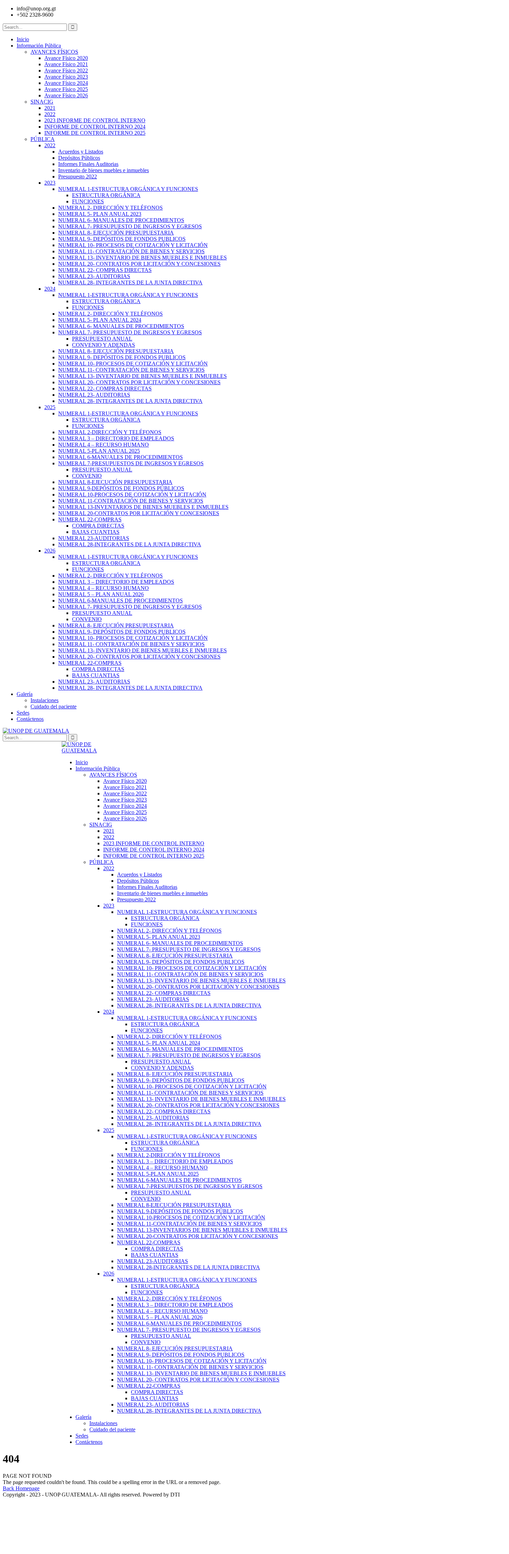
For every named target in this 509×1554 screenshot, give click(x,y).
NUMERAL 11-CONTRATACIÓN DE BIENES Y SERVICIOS (130, 501)
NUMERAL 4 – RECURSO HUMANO (103, 445)
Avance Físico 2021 (66, 64)
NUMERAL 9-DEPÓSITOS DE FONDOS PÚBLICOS (121, 488)
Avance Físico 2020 (66, 58)
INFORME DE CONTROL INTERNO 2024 (94, 127)
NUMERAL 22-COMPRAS (90, 519)
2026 (49, 551)
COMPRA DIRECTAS (98, 526)
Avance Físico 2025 (66, 89)
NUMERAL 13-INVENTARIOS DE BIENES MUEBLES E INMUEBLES (143, 507)
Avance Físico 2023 (66, 77)
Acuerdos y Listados (80, 151)
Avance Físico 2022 (66, 70)
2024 (49, 289)
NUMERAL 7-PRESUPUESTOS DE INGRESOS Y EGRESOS (131, 463)
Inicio (23, 39)
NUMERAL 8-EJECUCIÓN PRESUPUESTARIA (115, 482)
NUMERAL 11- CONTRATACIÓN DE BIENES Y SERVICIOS (131, 251)
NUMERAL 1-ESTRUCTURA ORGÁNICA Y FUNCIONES (128, 189)
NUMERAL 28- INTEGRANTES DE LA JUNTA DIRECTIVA (130, 282)
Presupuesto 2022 (77, 176)
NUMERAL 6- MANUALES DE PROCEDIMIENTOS (121, 220)
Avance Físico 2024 (66, 83)
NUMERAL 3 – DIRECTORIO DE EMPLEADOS (116, 438)
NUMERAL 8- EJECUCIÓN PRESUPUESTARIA (116, 233)
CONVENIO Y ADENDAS (103, 345)
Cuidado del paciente (53, 706)
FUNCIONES (88, 201)
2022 (49, 114)
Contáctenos (30, 719)
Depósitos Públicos (79, 158)
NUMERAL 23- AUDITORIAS (94, 276)
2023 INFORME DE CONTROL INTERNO (94, 120)
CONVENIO (87, 476)
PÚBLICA (42, 139)
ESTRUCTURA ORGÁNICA (106, 195)
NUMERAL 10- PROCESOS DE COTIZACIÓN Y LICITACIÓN (133, 245)
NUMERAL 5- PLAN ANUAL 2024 (99, 320)
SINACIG (41, 102)
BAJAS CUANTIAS (95, 532)
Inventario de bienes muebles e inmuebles (103, 170)
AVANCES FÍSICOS (54, 52)
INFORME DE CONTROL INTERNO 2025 (94, 133)
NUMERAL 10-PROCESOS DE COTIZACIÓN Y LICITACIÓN (132, 494)
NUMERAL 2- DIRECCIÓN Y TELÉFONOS (110, 208)
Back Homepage (21, 1488)
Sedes (23, 713)
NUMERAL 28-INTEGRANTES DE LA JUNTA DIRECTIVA (129, 544)
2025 (49, 407)
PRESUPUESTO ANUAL (102, 339)
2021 (49, 108)
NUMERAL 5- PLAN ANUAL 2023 (99, 214)
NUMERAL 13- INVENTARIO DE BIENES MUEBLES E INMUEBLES (142, 258)
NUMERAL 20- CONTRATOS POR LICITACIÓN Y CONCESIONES (139, 264)
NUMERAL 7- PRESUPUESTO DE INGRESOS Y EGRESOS (130, 226)
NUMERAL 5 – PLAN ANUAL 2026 (101, 594)
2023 (49, 183)
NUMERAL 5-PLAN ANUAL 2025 (99, 451)
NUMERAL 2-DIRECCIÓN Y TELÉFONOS (109, 432)
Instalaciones (44, 700)
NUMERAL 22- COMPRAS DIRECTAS (105, 270)
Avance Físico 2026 (66, 95)
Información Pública (39, 45)
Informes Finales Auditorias (88, 164)
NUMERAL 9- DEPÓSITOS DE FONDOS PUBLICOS (122, 239)
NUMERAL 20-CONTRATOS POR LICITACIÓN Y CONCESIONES (138, 513)
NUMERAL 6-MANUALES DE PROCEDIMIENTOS (120, 457)
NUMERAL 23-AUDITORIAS (93, 538)
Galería (25, 694)
